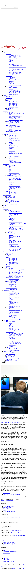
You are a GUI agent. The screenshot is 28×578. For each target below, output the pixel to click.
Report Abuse (6, 553)
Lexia (4, 510)
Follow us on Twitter (8, 540)
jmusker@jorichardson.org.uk (7, 500)
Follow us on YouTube (8, 542)
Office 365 (5, 550)
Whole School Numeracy (9, 511)
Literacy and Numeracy (15, 422)
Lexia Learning (6, 493)
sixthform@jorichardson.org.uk (16, 532)
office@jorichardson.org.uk (16, 530)
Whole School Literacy (8, 506)
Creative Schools (16, 568)
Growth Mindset (7, 507)
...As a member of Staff (8, 561)
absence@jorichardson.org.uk (18, 535)
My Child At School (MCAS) (10, 551)
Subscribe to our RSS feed (9, 544)
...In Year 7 (5, 558)
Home (2, 422)
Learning (7, 422)
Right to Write (6, 509)
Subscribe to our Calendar (9, 543)
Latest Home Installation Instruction (11, 494)
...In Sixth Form (7, 559)
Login (22, 568)
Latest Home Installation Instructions (11, 517)
